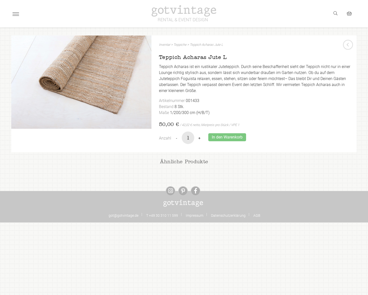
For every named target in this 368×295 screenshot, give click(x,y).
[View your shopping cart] (351, 12)
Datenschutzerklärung (228, 216)
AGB (256, 216)
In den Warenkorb (227, 137)
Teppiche (180, 44)
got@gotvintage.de (123, 216)
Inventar (164, 44)
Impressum (194, 216)
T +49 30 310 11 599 (162, 216)
